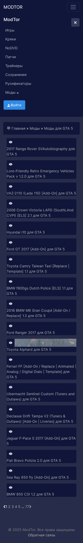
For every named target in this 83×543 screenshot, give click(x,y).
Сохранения (16, 74)
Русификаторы (18, 83)
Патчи (10, 57)
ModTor (13, 7)
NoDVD (11, 48)
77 (27, 506)
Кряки (10, 39)
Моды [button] (11, 92)
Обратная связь (41, 535)
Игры (9, 30)
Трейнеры (14, 65)
